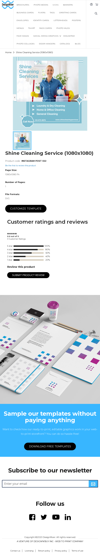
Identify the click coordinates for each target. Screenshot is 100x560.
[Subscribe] (93, 483)
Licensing (29, 551)
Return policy (44, 551)
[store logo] (8, 4)
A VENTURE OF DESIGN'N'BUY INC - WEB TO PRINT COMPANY (50, 541)
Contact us (15, 551)
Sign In (91, 4)
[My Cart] (96, 4)
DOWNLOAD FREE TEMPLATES (50, 446)
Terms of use (77, 551)
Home (8, 52)
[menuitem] (22, 5)
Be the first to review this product (20, 165)
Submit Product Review (28, 275)
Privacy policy (61, 551)
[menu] (50, 24)
